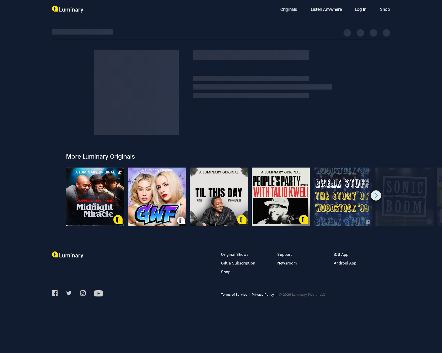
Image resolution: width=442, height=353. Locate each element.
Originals (289, 9)
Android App (345, 263)
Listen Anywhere (326, 9)
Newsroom (287, 263)
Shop (385, 9)
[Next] (376, 195)
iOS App (341, 254)
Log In (361, 9)
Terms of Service (234, 294)
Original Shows (235, 254)
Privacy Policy (263, 294)
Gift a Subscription (238, 263)
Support (284, 254)
